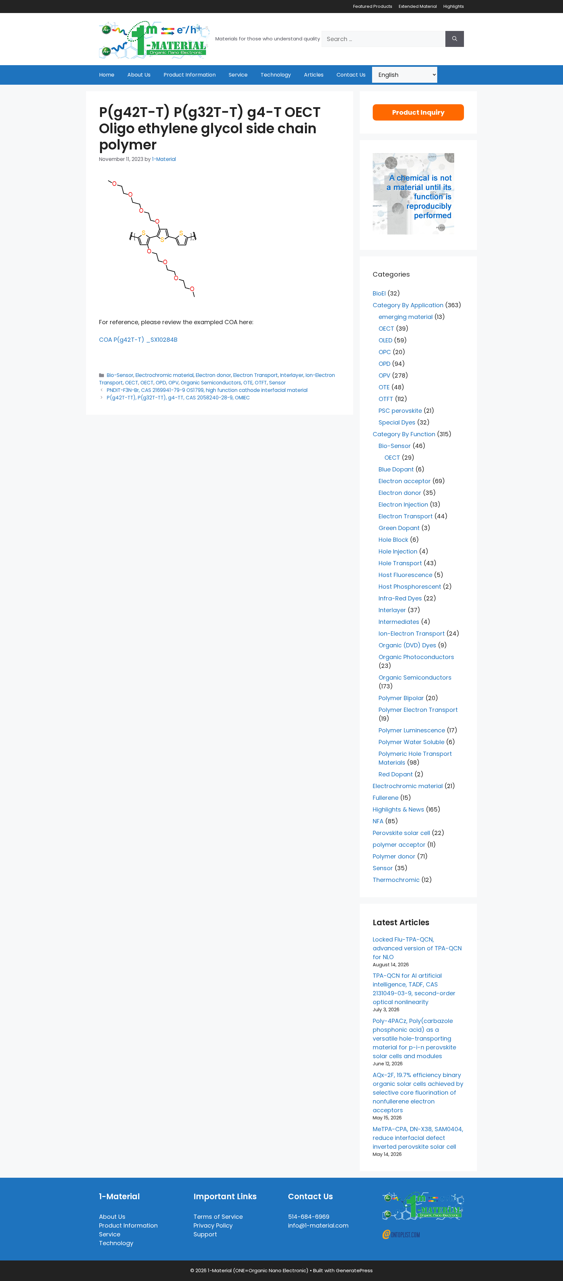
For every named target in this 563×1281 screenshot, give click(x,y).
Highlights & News (398, 809)
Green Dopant (399, 528)
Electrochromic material (165, 375)
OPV (173, 382)
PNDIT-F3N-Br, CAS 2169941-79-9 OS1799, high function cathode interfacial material (207, 390)
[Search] (454, 39)
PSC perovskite (400, 411)
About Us (139, 75)
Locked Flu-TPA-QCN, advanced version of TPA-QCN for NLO (417, 948)
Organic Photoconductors (416, 657)
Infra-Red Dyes (400, 598)
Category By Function (404, 434)
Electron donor (213, 375)
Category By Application (408, 305)
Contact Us (351, 75)
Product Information (190, 75)
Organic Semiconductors (211, 382)
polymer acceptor (399, 845)
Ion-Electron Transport (412, 633)
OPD (161, 382)
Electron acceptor (405, 481)
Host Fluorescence (405, 575)
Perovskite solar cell (401, 833)
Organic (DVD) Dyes (407, 645)
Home (106, 75)
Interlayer (291, 375)
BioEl (379, 293)
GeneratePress (354, 1270)
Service (238, 75)
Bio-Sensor (120, 375)
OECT (131, 382)
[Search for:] (383, 39)
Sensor (277, 382)
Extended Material (418, 6)
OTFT (261, 382)
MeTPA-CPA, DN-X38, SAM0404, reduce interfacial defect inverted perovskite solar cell (418, 1138)
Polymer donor (394, 856)
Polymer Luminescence (412, 730)
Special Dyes (397, 422)
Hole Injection (398, 551)
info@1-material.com (318, 1225)
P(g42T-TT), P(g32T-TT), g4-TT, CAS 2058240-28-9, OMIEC (178, 397)
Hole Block (393, 540)
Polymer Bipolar (401, 698)
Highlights (453, 6)
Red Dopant (396, 774)
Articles (314, 75)
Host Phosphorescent (410, 587)
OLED (385, 340)
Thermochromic (396, 880)
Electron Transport (255, 375)
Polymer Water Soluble (411, 742)
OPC (385, 352)
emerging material (406, 317)
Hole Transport (400, 563)
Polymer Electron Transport (418, 710)
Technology (276, 75)
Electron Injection (403, 504)
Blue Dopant (396, 469)
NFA (378, 821)
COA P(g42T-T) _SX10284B (138, 340)
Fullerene (385, 798)
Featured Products (372, 6)
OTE (248, 382)
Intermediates (399, 622)
